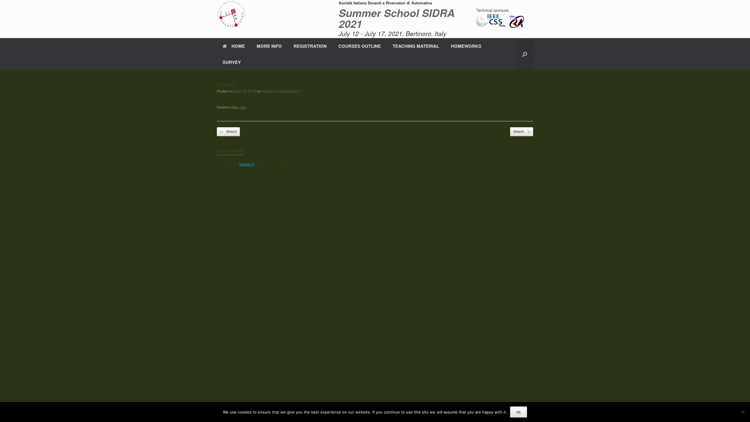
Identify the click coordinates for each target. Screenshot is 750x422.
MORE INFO (269, 46)
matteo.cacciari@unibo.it (281, 91)
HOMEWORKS (466, 46)
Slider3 (228, 131)
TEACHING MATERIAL (416, 46)
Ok (518, 412)
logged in (247, 164)
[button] (524, 54)
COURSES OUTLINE (359, 46)
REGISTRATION (310, 46)
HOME (238, 46)
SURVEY (232, 62)
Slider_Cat (238, 107)
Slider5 (521, 131)
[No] (743, 412)
